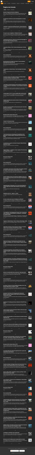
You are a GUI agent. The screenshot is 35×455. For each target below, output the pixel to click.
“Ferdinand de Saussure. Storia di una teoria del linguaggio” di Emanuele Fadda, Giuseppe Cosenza (15, 40)
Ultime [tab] (5, 9)
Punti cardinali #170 (7, 357)
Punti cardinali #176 (7, 54)
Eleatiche (18, 3)
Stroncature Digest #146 (8, 266)
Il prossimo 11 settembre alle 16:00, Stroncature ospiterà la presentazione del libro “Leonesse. (15, 28)
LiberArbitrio (32, 3)
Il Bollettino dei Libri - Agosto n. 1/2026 (10, 193)
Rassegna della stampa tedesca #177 (10, 114)
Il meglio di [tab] (8, 9)
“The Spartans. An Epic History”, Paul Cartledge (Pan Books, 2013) (14, 70)
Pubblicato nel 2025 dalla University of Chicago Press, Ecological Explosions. (15, 262)
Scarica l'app (22, 450)
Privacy (16, 448)
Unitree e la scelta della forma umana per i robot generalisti (14, 272)
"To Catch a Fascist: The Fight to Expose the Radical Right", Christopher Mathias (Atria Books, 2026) (14, 77)
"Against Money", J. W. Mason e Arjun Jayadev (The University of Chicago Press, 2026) (15, 150)
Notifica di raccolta (24, 448)
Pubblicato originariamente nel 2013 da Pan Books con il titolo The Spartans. (13, 72)
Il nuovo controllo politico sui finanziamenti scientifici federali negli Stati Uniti (15, 317)
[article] (17, 14)
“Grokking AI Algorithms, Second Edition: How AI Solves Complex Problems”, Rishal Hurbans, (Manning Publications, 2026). (14, 251)
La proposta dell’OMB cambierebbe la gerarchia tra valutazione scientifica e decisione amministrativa (15, 319)
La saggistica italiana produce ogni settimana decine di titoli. (12, 194)
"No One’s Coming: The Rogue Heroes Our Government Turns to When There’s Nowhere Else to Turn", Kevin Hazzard (15, 365)
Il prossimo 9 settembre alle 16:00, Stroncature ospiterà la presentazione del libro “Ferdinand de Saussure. (15, 42)
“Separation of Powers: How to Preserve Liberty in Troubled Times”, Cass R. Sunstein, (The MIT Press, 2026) (14, 227)
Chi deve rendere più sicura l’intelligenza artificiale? (13, 199)
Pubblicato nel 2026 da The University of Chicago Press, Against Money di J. (15, 152)
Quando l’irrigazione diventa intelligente (11, 12)
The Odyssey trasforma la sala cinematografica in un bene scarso (14, 19)
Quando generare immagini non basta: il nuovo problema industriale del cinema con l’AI (14, 62)
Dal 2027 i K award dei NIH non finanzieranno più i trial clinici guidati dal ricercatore (15, 107)
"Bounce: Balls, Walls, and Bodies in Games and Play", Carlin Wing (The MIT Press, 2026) (14, 372)
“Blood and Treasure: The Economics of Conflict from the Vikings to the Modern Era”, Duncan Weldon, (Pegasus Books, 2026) (15, 242)
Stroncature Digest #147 (8, 156)
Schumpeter (22, 3)
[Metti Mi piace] (3, 16)
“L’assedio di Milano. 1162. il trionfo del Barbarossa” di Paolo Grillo (14, 48)
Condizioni (19, 448)
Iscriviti (29, 1)
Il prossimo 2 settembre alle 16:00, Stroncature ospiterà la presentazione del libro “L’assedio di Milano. (15, 50)
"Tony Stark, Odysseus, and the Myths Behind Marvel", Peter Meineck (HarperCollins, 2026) (14, 418)
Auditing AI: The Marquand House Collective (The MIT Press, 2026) (15, 303)
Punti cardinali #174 (7, 162)
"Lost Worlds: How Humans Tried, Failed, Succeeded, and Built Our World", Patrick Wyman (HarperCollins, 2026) (15, 169)
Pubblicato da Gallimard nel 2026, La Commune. (11, 145)
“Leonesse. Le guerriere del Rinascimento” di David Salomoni (14, 26)
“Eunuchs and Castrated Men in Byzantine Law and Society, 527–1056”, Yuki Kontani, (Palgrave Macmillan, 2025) (14, 337)
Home (2, 3)
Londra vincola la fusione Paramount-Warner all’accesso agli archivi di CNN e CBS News (15, 310)
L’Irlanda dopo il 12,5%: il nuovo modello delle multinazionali (14, 93)
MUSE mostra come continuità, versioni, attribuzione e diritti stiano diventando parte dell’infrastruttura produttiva (13, 64)
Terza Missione (13, 3)
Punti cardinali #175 (7, 127)
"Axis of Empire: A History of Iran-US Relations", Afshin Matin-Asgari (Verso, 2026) (15, 380)
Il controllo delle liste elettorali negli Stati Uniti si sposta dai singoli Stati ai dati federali (14, 351)
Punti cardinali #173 (7, 205)
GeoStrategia (27, 3)
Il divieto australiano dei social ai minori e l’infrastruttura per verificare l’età (14, 101)
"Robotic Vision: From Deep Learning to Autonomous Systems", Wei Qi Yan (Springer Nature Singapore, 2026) (15, 425)
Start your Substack (15, 450)
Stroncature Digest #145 (8, 330)
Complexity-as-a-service (7, 157)
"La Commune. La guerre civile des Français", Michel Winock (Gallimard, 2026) (14, 144)
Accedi (32, 1)
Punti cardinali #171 (7, 278)
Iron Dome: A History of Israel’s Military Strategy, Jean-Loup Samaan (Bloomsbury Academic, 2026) (14, 286)
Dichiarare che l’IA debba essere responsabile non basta (14, 439)
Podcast (5, 3)
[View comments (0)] (11, 16)
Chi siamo (8, 3)
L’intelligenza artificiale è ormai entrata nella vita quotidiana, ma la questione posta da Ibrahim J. (15, 297)
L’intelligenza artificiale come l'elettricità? (11, 432)
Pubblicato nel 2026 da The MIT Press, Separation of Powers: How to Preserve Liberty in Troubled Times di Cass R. (14, 229)
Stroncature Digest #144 (8, 387)
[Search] (31, 10)
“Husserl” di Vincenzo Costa (8, 121)
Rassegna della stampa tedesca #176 (10, 344)
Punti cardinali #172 (7, 234)
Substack (12, 453)
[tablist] (9, 10)
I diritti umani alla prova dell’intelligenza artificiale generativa (15, 324)
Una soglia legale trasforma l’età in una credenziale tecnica (12, 102)
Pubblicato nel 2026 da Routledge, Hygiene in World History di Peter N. (14, 222)
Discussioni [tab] (12, 9)
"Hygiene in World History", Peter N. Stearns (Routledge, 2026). (15, 221)
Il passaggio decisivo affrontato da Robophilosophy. (11, 188)
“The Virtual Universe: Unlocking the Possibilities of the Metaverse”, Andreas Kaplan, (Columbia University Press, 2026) (14, 135)
